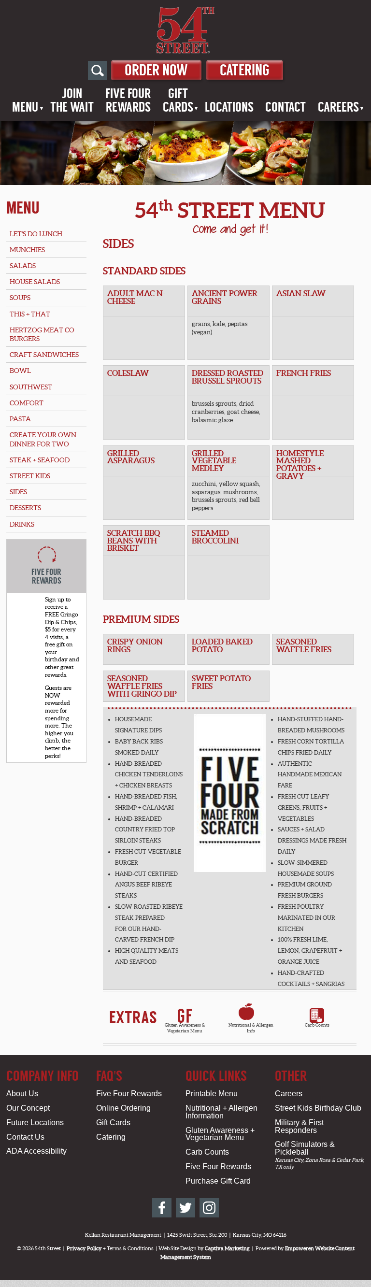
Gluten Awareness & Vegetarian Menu (185, 1027)
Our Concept (28, 1108)
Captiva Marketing (227, 1248)
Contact (285, 107)
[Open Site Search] (97, 70)
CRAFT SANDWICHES (44, 354)
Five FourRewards (128, 100)
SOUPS (20, 297)
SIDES (18, 492)
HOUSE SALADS (35, 282)
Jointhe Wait (72, 100)
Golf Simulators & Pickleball (305, 1148)
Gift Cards (113, 1122)
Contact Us (25, 1137)
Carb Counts (317, 1025)
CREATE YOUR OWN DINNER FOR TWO (43, 439)
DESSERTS (25, 508)
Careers (338, 107)
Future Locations (35, 1122)
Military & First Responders (299, 1126)
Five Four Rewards (129, 1093)
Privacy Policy (84, 1248)
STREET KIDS (30, 476)
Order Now (156, 70)
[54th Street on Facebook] (161, 1207)
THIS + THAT (30, 314)
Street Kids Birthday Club (318, 1108)
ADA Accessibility (36, 1151)
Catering (245, 70)
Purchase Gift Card (218, 1181)
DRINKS (22, 524)
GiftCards (178, 100)
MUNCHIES (27, 250)
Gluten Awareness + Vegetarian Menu (220, 1134)
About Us (22, 1093)
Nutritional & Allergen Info (250, 1025)
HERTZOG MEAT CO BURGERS (42, 334)
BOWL (20, 370)
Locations (229, 107)
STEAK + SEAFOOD (40, 460)
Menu (25, 107)
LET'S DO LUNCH (36, 234)
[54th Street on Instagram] (209, 1207)
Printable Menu (212, 1093)
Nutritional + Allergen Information (221, 1112)
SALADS (23, 266)
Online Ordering (123, 1108)
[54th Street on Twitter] (185, 1207)
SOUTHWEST (31, 387)
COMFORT (26, 403)
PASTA (20, 419)
